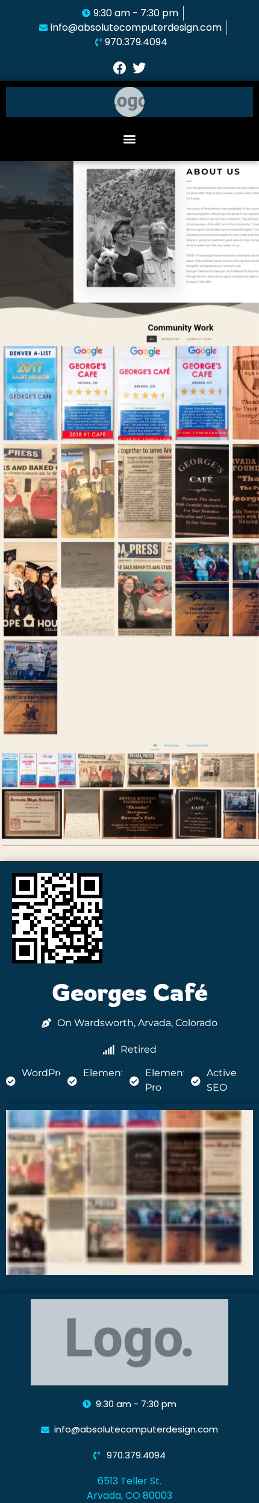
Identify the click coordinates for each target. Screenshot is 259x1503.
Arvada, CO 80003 (129, 1495)
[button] (130, 139)
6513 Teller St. (129, 1481)
